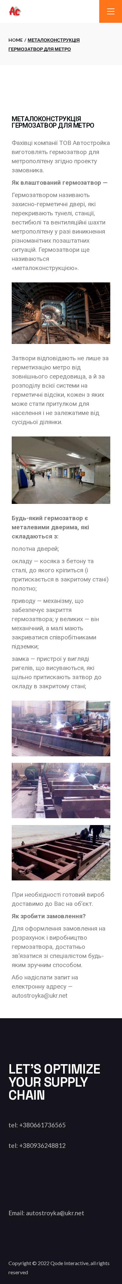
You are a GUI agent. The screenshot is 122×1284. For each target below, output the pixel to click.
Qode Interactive (69, 1263)
